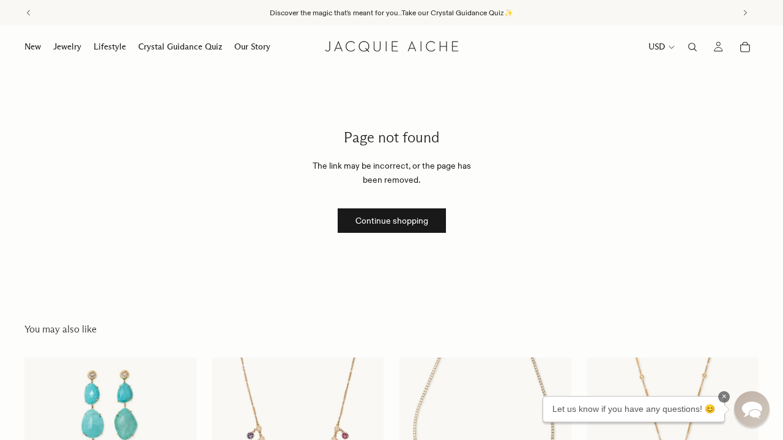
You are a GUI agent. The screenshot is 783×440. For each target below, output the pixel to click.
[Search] (692, 47)
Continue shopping (391, 220)
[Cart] (745, 47)
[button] (752, 409)
